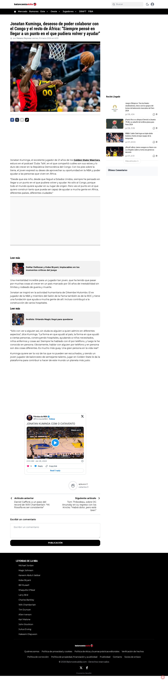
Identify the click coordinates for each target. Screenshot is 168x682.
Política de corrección (38, 657)
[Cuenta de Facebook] (86, 667)
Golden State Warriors (87, 160)
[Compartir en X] (17, 120)
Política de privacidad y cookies (57, 651)
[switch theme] (147, 4)
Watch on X (76, 430)
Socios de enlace (132, 657)
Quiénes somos (31, 651)
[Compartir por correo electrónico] (22, 120)
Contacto (117, 657)
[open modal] (152, 4)
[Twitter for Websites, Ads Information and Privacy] (82, 461)
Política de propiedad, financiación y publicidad (74, 657)
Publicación (55, 543)
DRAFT (82, 11)
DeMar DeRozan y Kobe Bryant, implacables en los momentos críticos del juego (52, 268)
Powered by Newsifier (84, 673)
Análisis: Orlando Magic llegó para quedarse (49, 319)
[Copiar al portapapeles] (27, 120)
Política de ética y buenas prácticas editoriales (97, 651)
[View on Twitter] (82, 418)
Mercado (22, 11)
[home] (15, 11)
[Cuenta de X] (81, 667)
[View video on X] (55, 443)
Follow (52, 419)
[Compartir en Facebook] (12, 120)
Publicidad (105, 657)
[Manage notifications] (163, 677)
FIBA (90, 11)
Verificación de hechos (133, 651)
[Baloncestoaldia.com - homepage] (25, 4)
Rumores (33, 11)
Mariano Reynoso (23, 38)
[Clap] (73, 485)
